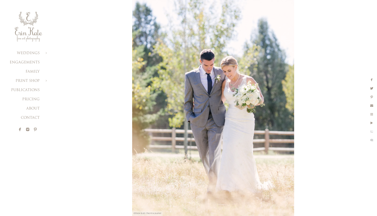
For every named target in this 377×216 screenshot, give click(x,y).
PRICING (31, 99)
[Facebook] (20, 129)
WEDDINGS (28, 53)
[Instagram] (27, 129)
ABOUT (33, 109)
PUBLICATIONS (25, 90)
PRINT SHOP (28, 81)
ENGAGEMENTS (25, 62)
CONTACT (30, 118)
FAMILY (33, 72)
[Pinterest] (35, 129)
